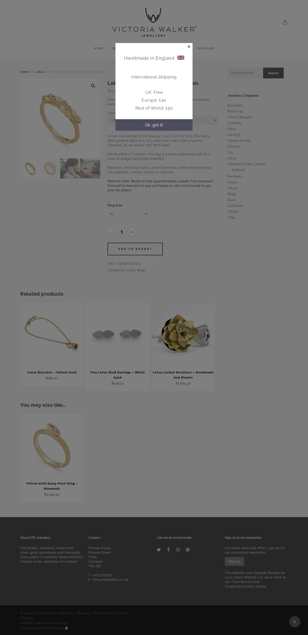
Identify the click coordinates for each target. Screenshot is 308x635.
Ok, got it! (154, 125)
